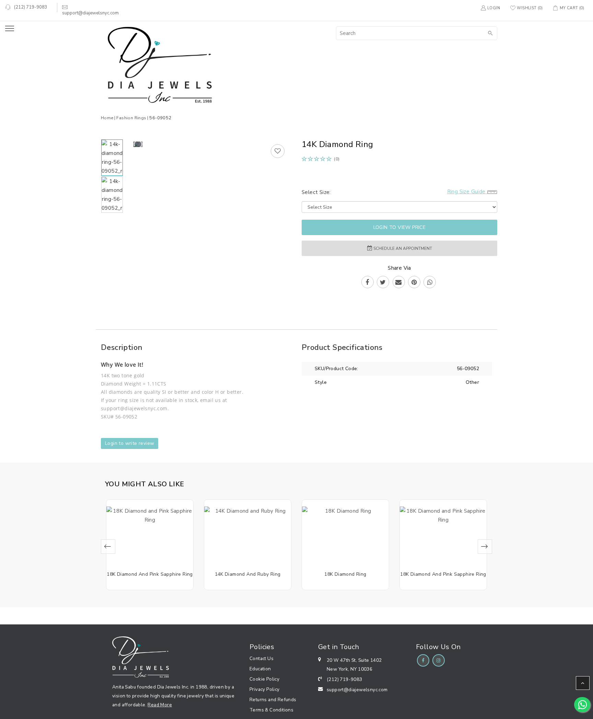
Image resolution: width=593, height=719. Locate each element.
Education (260, 669)
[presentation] (108, 546)
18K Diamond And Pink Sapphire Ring (150, 574)
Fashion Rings (131, 118)
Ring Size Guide (467, 191)
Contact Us (261, 658)
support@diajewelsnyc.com (357, 689)
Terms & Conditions (271, 710)
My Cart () (572, 8)
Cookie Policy (264, 679)
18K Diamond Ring (345, 574)
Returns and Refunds (272, 699)
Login (493, 8)
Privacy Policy (264, 689)
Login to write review (129, 443)
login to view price (399, 227)
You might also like (144, 484)
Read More (160, 705)
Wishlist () (530, 8)
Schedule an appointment (402, 248)
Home (107, 118)
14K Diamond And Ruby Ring (248, 574)
